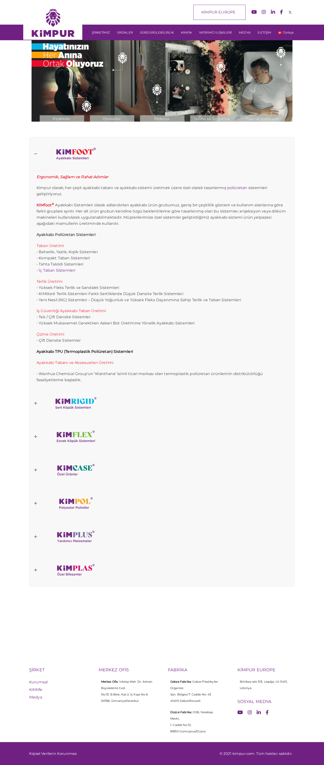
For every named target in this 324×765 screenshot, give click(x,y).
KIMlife (35, 689)
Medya (35, 697)
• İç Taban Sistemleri (56, 270)
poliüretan (237, 188)
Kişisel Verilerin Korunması (53, 753)
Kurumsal (38, 682)
